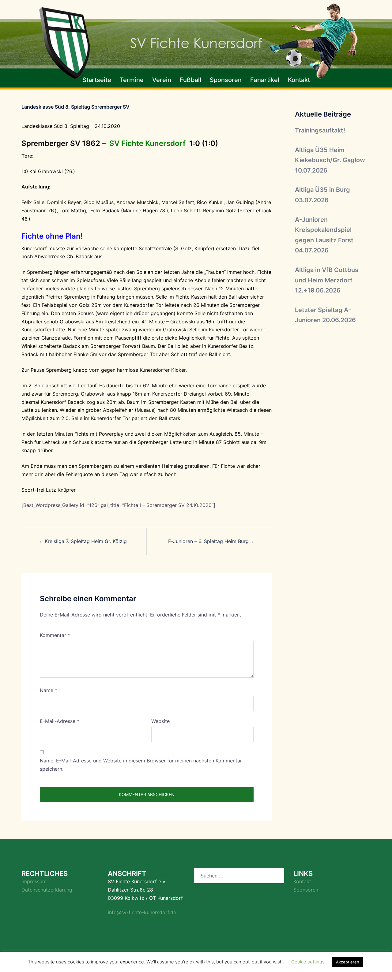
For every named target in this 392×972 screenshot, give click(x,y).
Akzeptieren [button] (347, 961)
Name (48, 690)
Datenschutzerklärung (46, 890)
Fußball (190, 80)
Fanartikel (264, 80)
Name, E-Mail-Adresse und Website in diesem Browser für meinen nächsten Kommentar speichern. (141, 765)
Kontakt (299, 80)
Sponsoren (226, 80)
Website (160, 721)
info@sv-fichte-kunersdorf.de (142, 912)
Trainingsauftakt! (320, 130)
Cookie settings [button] (308, 962)
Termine (132, 80)
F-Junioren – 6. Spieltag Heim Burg (208, 541)
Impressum (34, 881)
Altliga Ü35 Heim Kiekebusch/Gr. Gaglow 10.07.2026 (330, 160)
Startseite (96, 80)
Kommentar (55, 635)
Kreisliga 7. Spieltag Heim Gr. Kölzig (86, 541)
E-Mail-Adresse (59, 721)
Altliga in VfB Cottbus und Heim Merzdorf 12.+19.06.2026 (326, 280)
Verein (161, 80)
